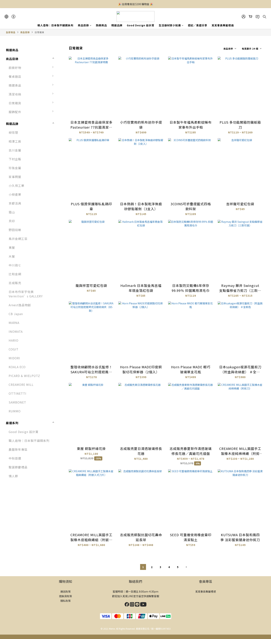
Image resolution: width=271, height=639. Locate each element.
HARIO (13, 340)
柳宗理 (13, 132)
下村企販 (15, 159)
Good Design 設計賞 (140, 25)
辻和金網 (15, 274)
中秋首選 (15, 458)
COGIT (13, 349)
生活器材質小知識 (170, 25)
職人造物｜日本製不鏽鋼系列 (55, 25)
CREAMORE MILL (21, 384)
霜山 (12, 212)
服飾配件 (15, 112)
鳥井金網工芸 (18, 238)
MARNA (14, 322)
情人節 (13, 476)
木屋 (12, 256)
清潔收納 (15, 94)
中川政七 (15, 265)
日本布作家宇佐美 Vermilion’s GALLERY (26, 293)
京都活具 (15, 203)
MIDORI (14, 358)
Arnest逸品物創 (20, 305)
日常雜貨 (39, 32)
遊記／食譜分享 (197, 25)
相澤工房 (15, 141)
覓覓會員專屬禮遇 (223, 25)
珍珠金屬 (15, 168)
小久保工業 (16, 185)
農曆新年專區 (18, 449)
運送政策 (65, 591)
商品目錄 (83, 25)
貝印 (12, 221)
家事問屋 (15, 176)
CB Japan (16, 314)
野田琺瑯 (15, 230)
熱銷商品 (101, 25)
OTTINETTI (17, 393)
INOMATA (16, 331)
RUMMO (15, 411)
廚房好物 (15, 67)
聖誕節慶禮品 (18, 467)
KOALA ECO (17, 367)
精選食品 (15, 85)
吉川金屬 (15, 150)
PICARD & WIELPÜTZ (24, 375)
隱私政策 (65, 601)
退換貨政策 (65, 596)
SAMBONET (17, 402)
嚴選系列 (12, 423)
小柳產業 (15, 194)
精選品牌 (116, 25)
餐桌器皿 (15, 76)
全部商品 (10, 32)
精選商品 (12, 50)
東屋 (12, 247)
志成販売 (15, 283)
